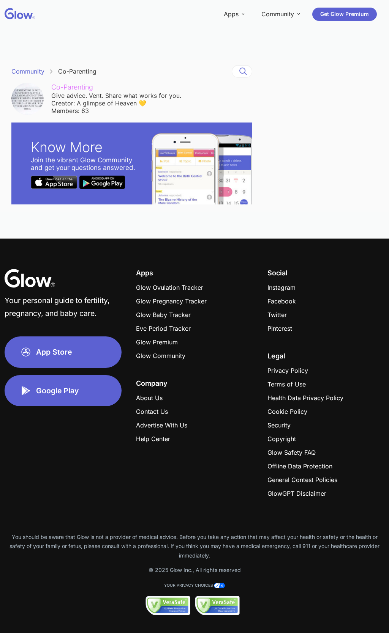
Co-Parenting (77, 71)
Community (27, 71)
